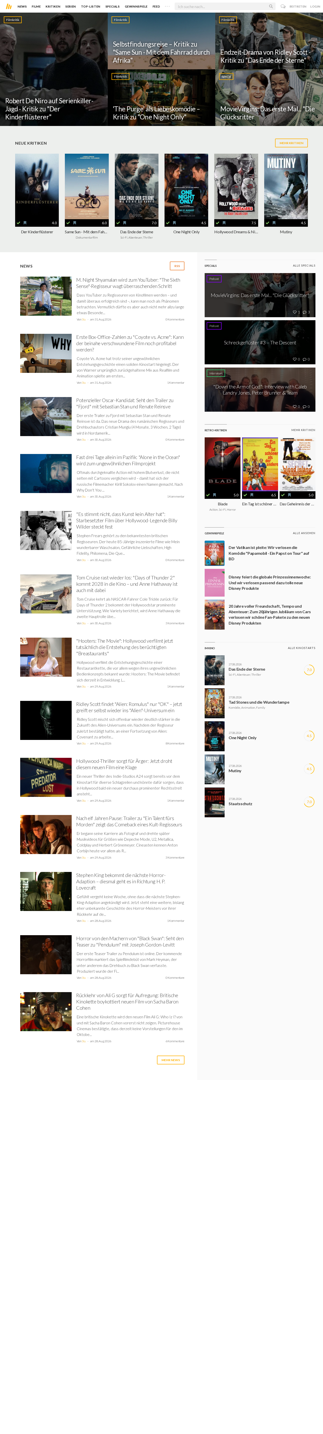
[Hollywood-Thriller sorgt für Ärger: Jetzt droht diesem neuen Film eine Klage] (46, 779)
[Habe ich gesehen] (18, 223)
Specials (112, 6)
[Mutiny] (286, 186)
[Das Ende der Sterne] (136, 186)
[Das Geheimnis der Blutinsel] (297, 464)
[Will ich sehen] (25, 223)
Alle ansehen (304, 533)
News (22, 6)
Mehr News (171, 1060)
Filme (36, 6)
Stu (84, 319)
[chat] (283, 6)
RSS (177, 266)
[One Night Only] (186, 186)
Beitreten (298, 6)
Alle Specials (304, 265)
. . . (167, 5)
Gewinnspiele (136, 6)
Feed (156, 6)
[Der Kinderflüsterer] (37, 186)
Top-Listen (90, 6)
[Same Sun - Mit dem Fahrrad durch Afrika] (87, 186)
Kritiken (53, 6)
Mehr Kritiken (291, 143)
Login (315, 6)
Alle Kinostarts (302, 647)
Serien (70, 6)
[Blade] (222, 464)
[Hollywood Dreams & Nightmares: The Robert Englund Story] (236, 186)
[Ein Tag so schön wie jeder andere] (260, 464)
